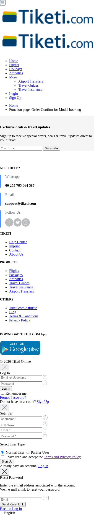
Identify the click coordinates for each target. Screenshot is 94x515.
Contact (14, 250)
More (13, 77)
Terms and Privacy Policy (62, 457)
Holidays (15, 69)
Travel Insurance (30, 89)
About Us (16, 254)
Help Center (18, 242)
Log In (43, 466)
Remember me (15, 393)
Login (13, 94)
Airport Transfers (30, 81)
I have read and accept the (43, 457)
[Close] (4, 367)
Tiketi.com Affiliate (23, 308)
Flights (14, 65)
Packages (16, 275)
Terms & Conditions (23, 316)
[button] (47, 513)
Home (13, 61)
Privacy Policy (19, 320)
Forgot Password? (13, 397)
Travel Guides (28, 85)
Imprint (14, 246)
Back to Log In (11, 509)
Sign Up (15, 98)
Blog (12, 312)
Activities (16, 73)
